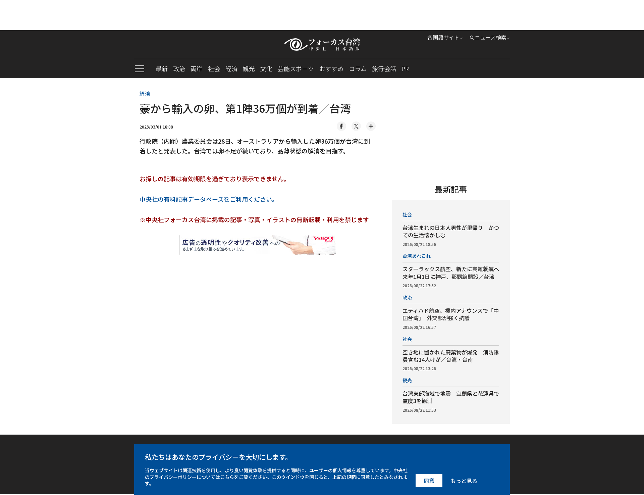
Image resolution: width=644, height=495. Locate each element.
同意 (429, 481)
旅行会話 (384, 68)
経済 (231, 68)
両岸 (197, 68)
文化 (266, 68)
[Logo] (322, 44)
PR (405, 68)
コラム (358, 68)
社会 (214, 68)
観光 (249, 68)
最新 (162, 68)
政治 (179, 68)
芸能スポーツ (296, 68)
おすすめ (331, 68)
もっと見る (463, 481)
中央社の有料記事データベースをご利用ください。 (209, 199)
